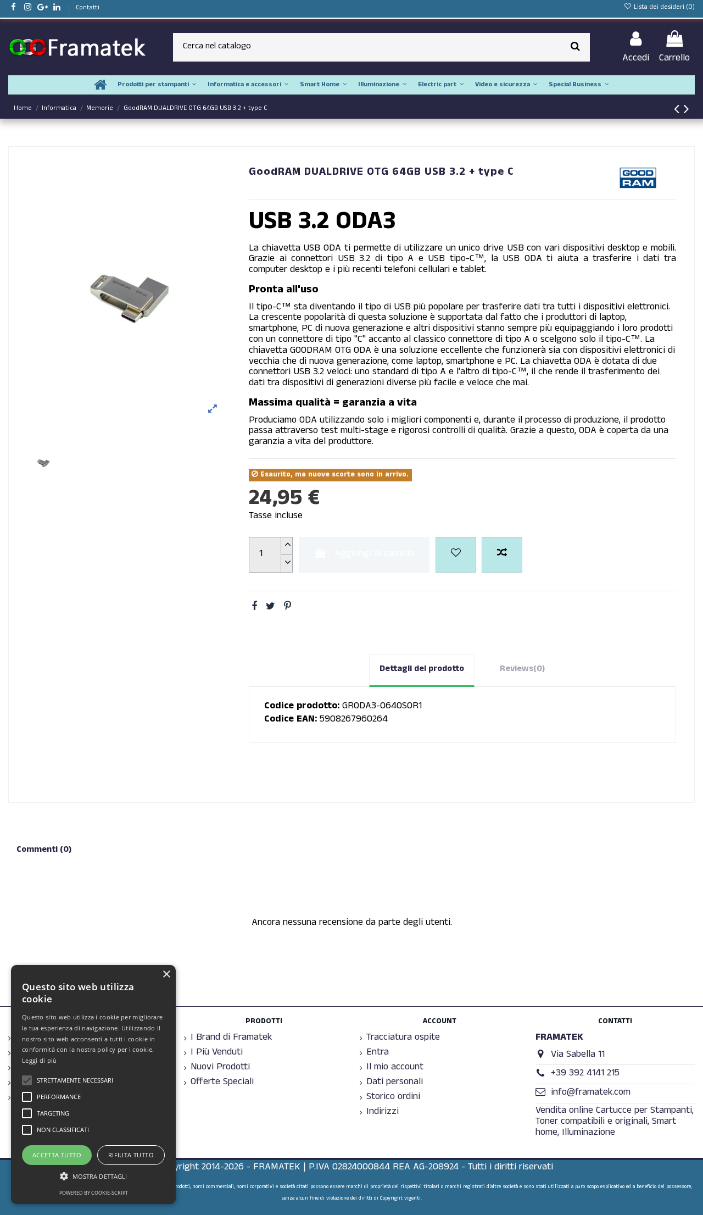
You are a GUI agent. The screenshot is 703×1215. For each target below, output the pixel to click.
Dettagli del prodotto (422, 669)
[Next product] (686, 111)
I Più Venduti (217, 1053)
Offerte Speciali (222, 1083)
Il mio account (394, 1068)
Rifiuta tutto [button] (131, 1155)
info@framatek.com (591, 1093)
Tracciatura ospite (403, 1038)
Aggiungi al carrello (374, 555)
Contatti (87, 8)
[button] (93, 1176)
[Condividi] (254, 608)
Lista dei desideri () (663, 8)
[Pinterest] (287, 608)
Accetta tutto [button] (56, 1155)
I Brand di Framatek (231, 1038)
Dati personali (394, 1083)
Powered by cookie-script (93, 1192)
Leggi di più (39, 1060)
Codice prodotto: (301, 707)
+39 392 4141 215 (585, 1074)
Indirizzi (382, 1112)
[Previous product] (679, 111)
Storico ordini (393, 1097)
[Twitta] (270, 608)
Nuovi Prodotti (220, 1068)
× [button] (166, 974)
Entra (377, 1053)
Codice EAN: (290, 720)
